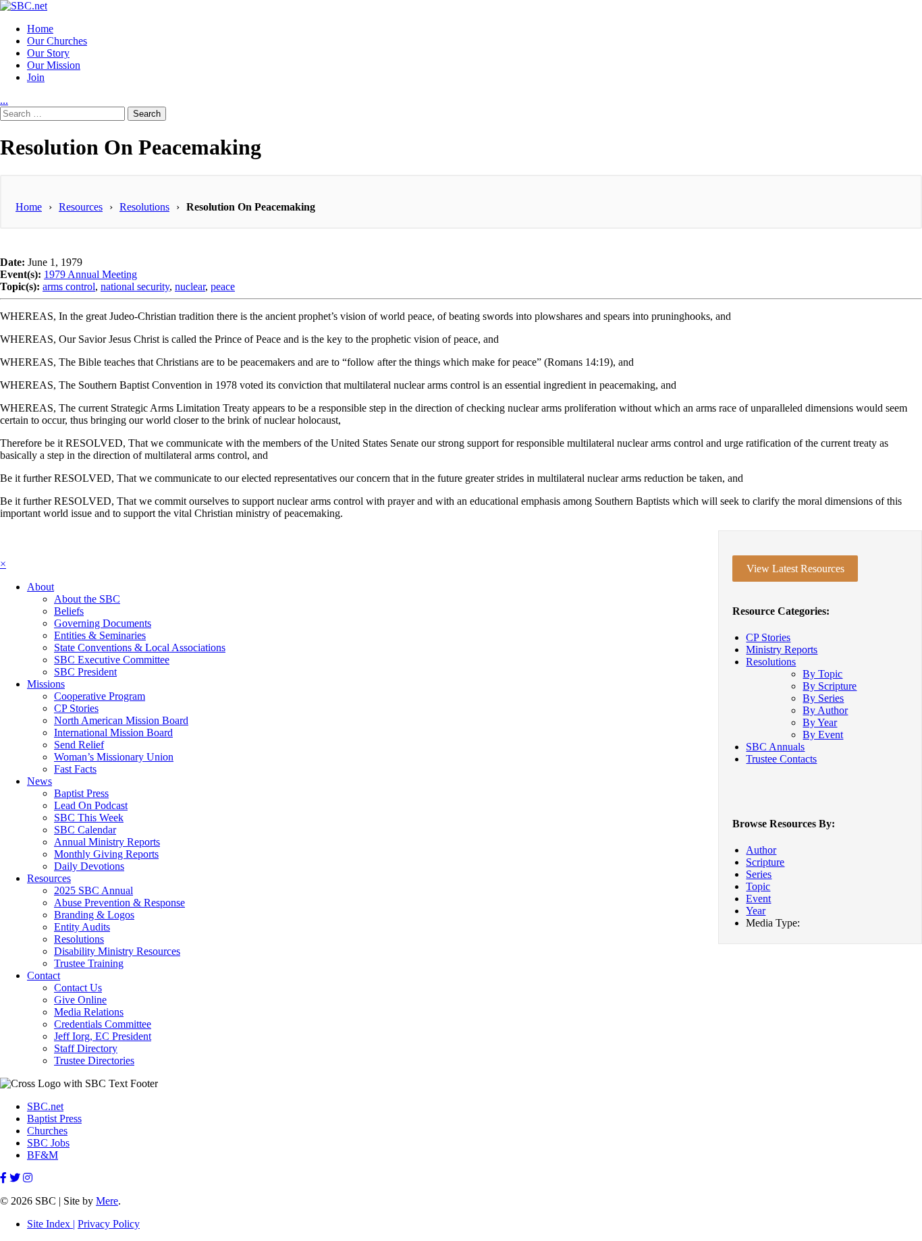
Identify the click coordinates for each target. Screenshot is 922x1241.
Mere (107, 1201)
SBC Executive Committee (111, 659)
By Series (823, 698)
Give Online (80, 999)
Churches (47, 1130)
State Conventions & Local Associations (139, 647)
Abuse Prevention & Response (119, 902)
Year (755, 910)
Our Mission (53, 65)
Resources (81, 207)
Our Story (48, 53)
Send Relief (79, 744)
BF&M (42, 1155)
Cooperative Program (99, 696)
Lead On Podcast (91, 805)
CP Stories (768, 637)
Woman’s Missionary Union (113, 757)
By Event (823, 734)
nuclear (190, 286)
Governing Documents (102, 623)
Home (40, 28)
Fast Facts (75, 769)
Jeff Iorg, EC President (102, 1036)
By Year (820, 722)
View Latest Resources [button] (795, 568)
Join (36, 77)
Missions (46, 684)
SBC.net (45, 1106)
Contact (43, 975)
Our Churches (57, 41)
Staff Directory (85, 1048)
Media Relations (89, 1012)
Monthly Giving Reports (106, 854)
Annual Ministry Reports (107, 842)
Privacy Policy (109, 1224)
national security (135, 286)
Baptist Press (81, 793)
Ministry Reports (781, 649)
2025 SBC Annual (93, 890)
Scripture (765, 862)
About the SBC (87, 599)
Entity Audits (82, 927)
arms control (69, 286)
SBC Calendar (85, 829)
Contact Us (78, 987)
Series (758, 874)
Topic (758, 886)
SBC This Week (89, 817)
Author (761, 850)
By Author (825, 710)
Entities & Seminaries (100, 635)
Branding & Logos (94, 914)
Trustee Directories (94, 1060)
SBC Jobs (48, 1143)
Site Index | (51, 1224)
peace (223, 286)
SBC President (85, 672)
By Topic (822, 674)
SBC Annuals (775, 746)
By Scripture (830, 686)
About (40, 586)
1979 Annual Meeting (90, 274)
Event (758, 898)
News (39, 781)
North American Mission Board (121, 720)
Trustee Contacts (781, 759)
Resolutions (144, 207)
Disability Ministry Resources (117, 951)
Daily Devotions (89, 866)
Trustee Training (89, 963)
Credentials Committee (102, 1024)
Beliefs (69, 611)
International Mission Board (113, 732)
